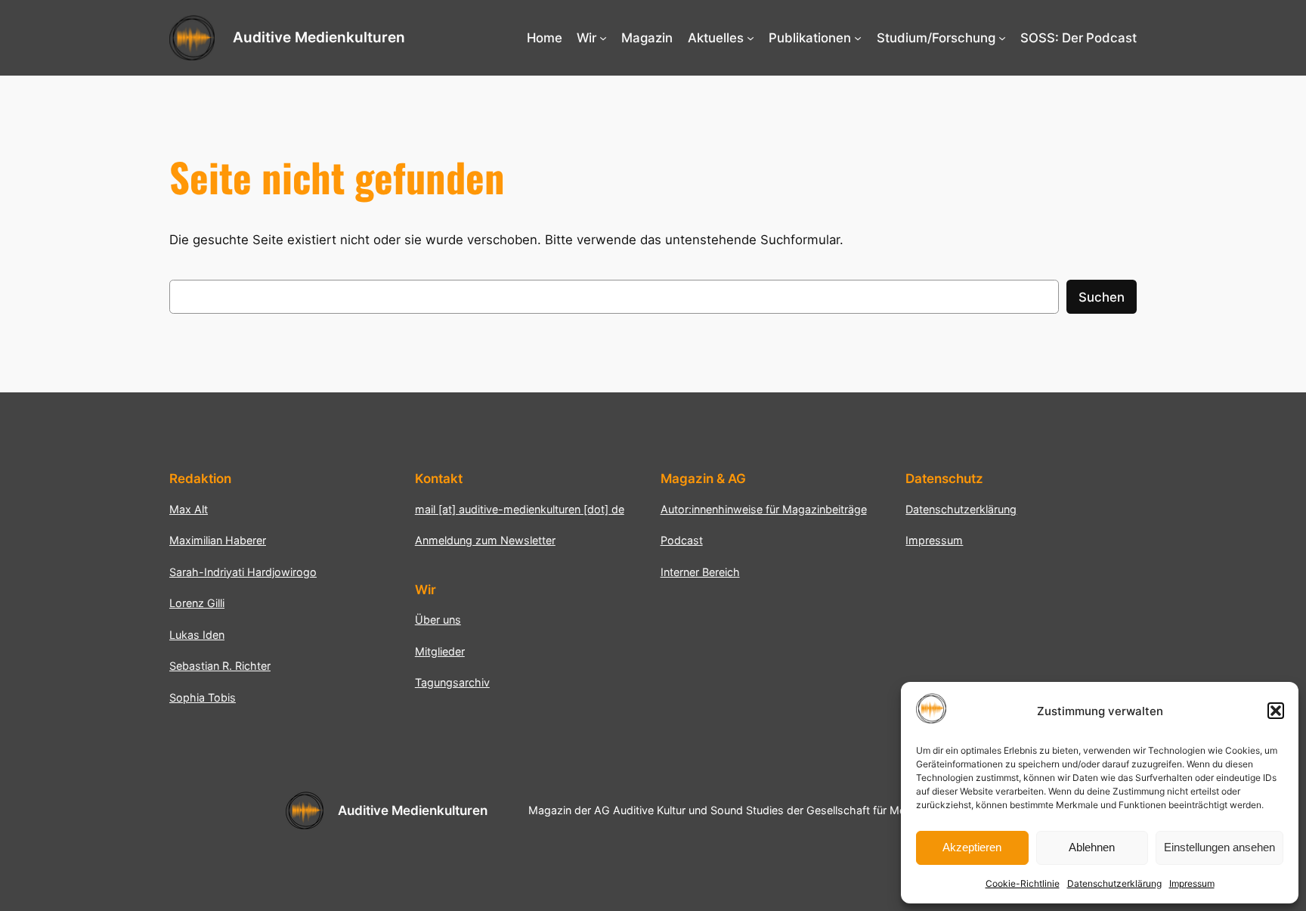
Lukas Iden (196, 634)
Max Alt (188, 509)
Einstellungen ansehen (1219, 847)
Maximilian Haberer (217, 540)
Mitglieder (440, 651)
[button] (1275, 710)
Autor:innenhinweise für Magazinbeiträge (764, 509)
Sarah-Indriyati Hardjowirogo (243, 572)
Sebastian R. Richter (220, 665)
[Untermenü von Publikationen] (858, 38)
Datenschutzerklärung (1114, 883)
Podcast (682, 540)
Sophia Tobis (202, 697)
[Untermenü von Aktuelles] (750, 38)
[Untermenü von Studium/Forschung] (1002, 38)
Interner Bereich (700, 572)
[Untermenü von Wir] (603, 38)
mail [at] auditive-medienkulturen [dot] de (519, 509)
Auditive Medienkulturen (319, 37)
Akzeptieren (971, 847)
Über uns (438, 619)
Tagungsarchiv (452, 682)
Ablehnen (1092, 847)
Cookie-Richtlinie (1023, 883)
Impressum (1192, 883)
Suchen (1102, 297)
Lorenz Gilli (196, 602)
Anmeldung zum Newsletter (485, 540)
